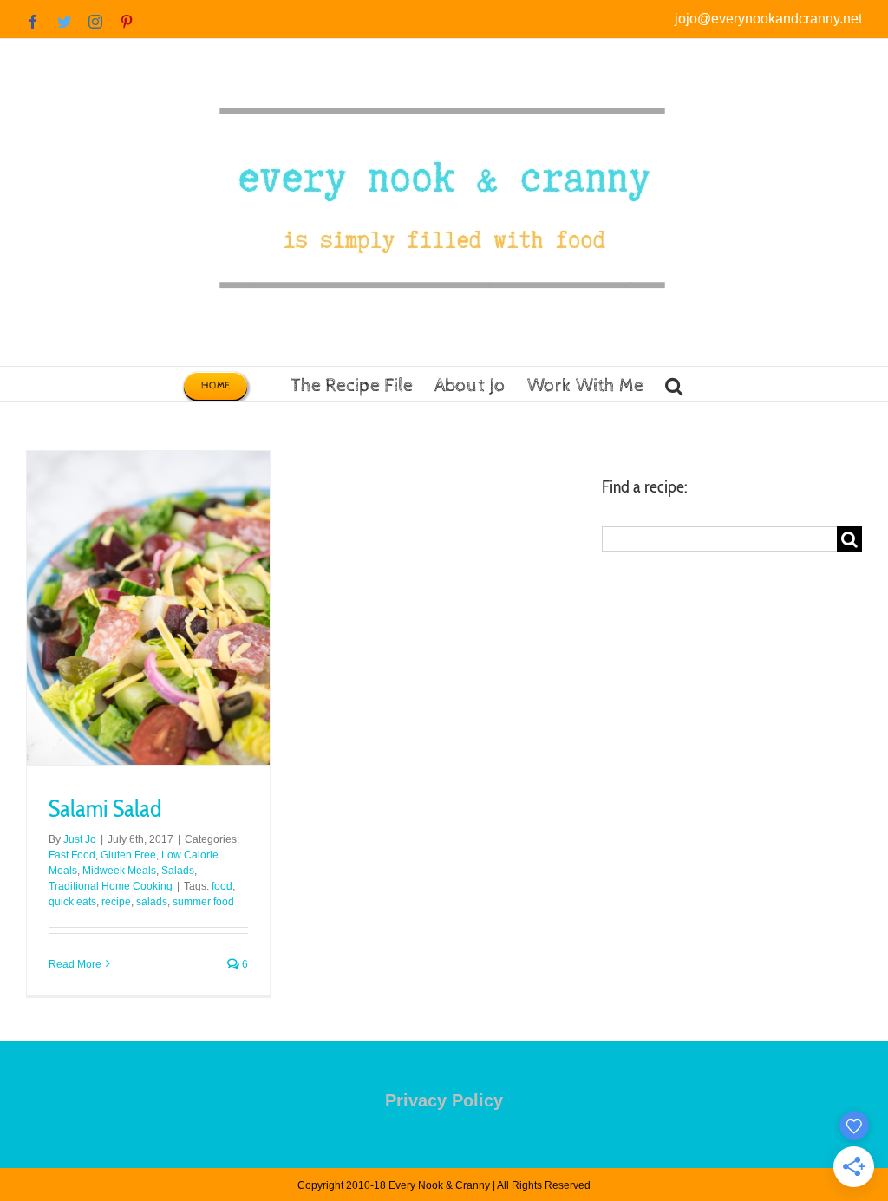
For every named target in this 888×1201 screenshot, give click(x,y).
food (222, 886)
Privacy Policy (444, 1100)
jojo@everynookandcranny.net (768, 18)
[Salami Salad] (148, 608)
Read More (75, 964)
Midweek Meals (119, 871)
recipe (116, 902)
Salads (177, 871)
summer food (203, 902)
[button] (673, 384)
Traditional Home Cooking (111, 886)
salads (151, 902)
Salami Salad (105, 808)
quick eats (72, 902)
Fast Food (72, 855)
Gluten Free (128, 855)
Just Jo (79, 839)
